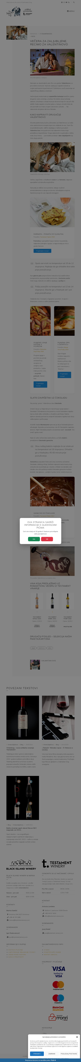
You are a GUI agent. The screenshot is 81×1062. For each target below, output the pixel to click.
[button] (77, 1037)
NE (47, 539)
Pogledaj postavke (69, 1054)
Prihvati (36, 1054)
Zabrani (51, 1054)
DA (34, 539)
